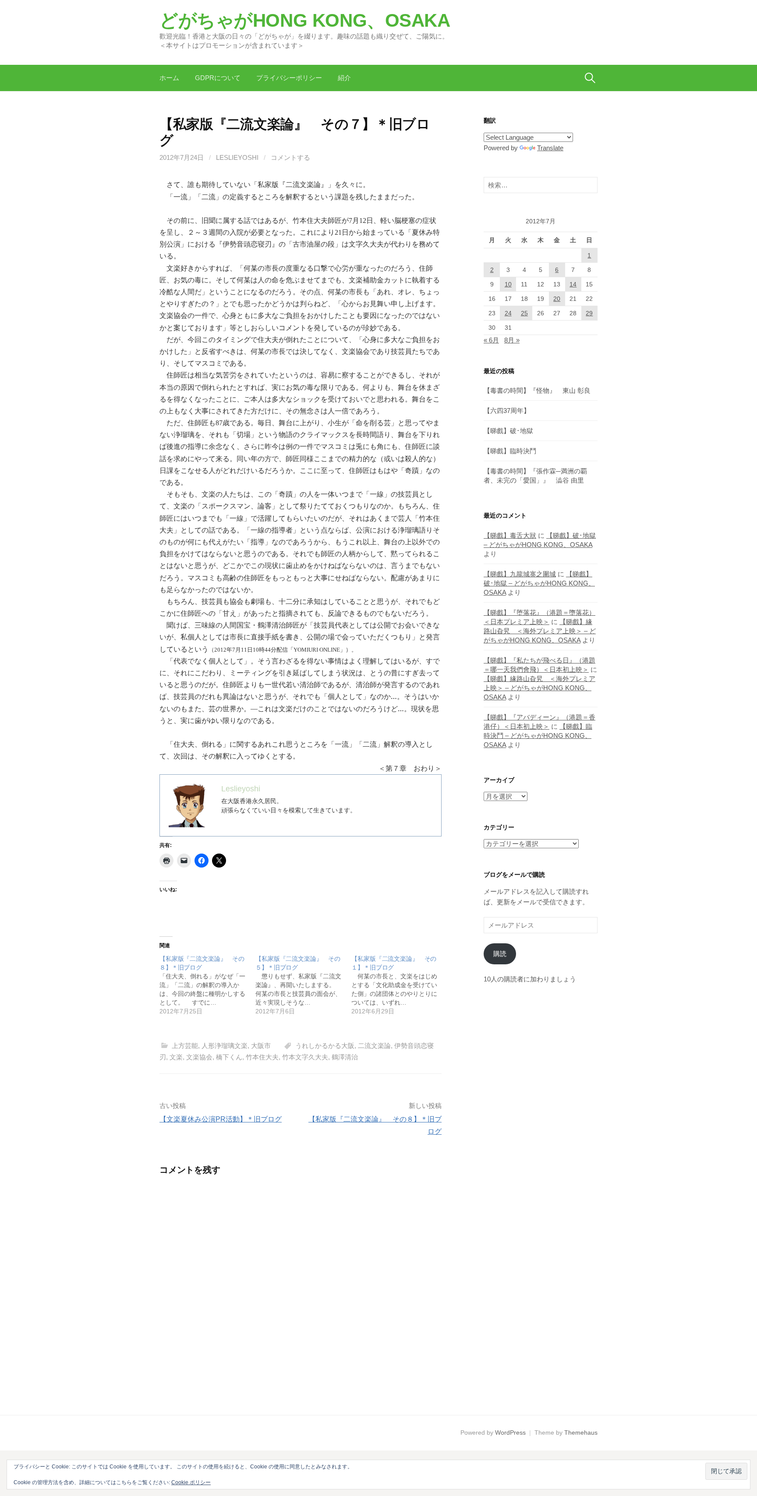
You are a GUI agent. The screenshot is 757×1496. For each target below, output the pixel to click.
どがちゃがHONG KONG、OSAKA (304, 20)
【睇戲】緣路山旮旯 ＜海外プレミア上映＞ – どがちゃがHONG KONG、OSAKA (540, 631)
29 (589, 313)
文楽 (176, 1057)
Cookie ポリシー (191, 1482)
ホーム (169, 77)
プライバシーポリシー (289, 77)
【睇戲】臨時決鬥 (510, 451)
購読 (499, 953)
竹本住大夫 (262, 1057)
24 (508, 313)
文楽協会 (199, 1057)
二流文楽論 (374, 1045)
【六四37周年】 (507, 410)
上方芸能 (185, 1045)
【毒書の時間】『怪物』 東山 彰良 (537, 390)
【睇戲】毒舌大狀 (510, 535)
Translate (550, 148)
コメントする (290, 157)
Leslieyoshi (237, 157)
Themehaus (581, 1432)
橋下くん (229, 1057)
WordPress (510, 1432)
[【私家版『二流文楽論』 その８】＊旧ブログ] (207, 985)
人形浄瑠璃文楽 (225, 1045)
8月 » (512, 340)
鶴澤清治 (345, 1057)
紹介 (344, 77)
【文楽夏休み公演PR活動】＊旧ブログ (220, 1119)
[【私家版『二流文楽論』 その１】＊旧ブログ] (399, 985)
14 (573, 284)
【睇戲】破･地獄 (508, 430)
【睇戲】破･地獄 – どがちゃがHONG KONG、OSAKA (539, 583)
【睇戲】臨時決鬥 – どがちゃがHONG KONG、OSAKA (538, 735)
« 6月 (491, 340)
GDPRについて (218, 77)
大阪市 (261, 1045)
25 (524, 313)
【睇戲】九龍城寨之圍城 (520, 574)
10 (508, 284)
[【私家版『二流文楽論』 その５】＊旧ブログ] (303, 985)
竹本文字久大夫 (305, 1057)
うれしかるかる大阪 (324, 1045)
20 (556, 298)
